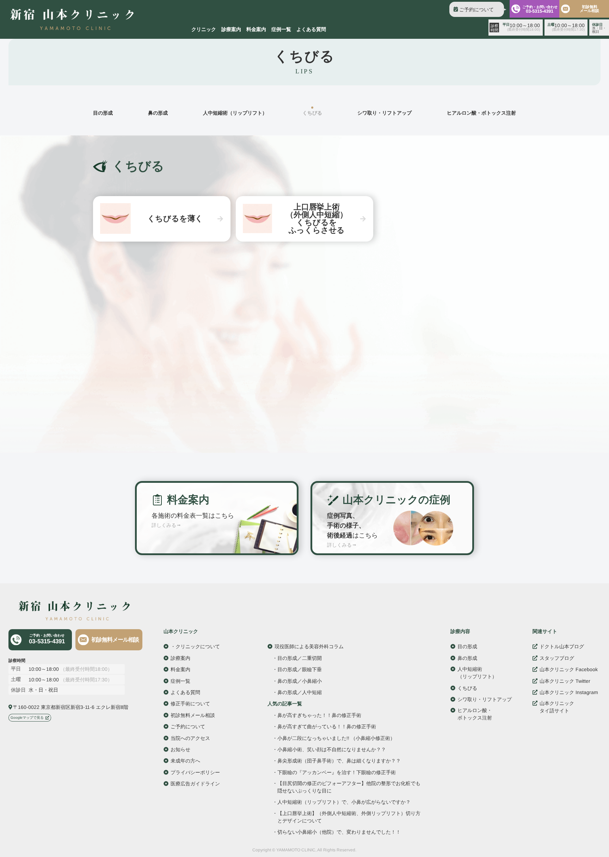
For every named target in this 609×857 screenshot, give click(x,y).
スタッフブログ (557, 658)
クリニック (203, 29)
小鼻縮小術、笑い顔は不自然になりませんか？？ (331, 750)
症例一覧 (281, 29)
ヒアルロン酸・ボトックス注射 (481, 113)
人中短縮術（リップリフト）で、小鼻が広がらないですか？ (344, 803)
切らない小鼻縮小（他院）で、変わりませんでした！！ (339, 832)
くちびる (467, 688)
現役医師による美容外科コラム (309, 647)
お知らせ (180, 749)
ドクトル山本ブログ (562, 647)
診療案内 (231, 29)
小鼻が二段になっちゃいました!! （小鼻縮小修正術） (336, 738)
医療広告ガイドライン (195, 783)
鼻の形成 (158, 113)
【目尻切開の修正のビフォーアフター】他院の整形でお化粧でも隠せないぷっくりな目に (348, 787)
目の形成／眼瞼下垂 (299, 670)
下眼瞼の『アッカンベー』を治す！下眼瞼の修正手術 (336, 773)
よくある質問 (311, 29)
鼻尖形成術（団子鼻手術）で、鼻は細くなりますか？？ (339, 761)
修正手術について (190, 703)
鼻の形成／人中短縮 (299, 692)
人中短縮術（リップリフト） (235, 113)
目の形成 (103, 113)
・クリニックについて (195, 646)
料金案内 (256, 29)
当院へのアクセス (190, 738)
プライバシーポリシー (195, 772)
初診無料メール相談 (589, 9)
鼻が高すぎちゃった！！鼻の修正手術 (319, 715)
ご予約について (476, 9)
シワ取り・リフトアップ (384, 113)
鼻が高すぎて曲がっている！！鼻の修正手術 (326, 726)
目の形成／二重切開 (299, 658)
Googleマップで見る (27, 717)
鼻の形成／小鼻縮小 (299, 681)
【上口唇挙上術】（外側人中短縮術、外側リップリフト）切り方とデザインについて (348, 816)
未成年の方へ (185, 761)
